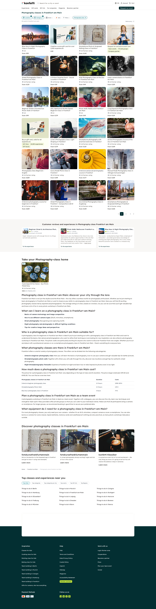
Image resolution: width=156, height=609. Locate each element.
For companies (52, 8)
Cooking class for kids (29, 554)
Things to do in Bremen (105, 500)
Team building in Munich (30, 570)
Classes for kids (27, 550)
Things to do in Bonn (66, 504)
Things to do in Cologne (105, 488)
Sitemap (62, 570)
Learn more (26, 463)
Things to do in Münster (30, 504)
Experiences (25, 8)
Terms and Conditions (67, 554)
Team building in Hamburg (30, 577)
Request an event (126, 8)
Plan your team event (105, 566)
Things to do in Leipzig (67, 496)
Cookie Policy (64, 562)
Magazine (62, 8)
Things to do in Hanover (105, 496)
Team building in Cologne (30, 574)
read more (87, 243)
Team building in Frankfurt (30, 581)
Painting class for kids (29, 558)
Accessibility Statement (67, 577)
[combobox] (74, 3)
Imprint (62, 566)
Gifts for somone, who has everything (34, 585)
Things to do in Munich (67, 488)
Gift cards (35, 8)
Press (99, 562)
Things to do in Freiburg (30, 500)
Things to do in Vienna (105, 504)
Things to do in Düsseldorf (31, 496)
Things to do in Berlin (29, 488)
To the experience (28, 246)
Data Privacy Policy (66, 558)
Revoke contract (65, 581)
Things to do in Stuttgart (105, 492)
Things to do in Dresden (67, 500)
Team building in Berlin (29, 566)
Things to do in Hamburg (30, 492)
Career (100, 570)
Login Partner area (104, 550)
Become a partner (73, 8)
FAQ (61, 550)
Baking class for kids (28, 562)
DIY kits (42, 8)
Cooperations (102, 554)
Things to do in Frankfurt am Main (71, 492)
